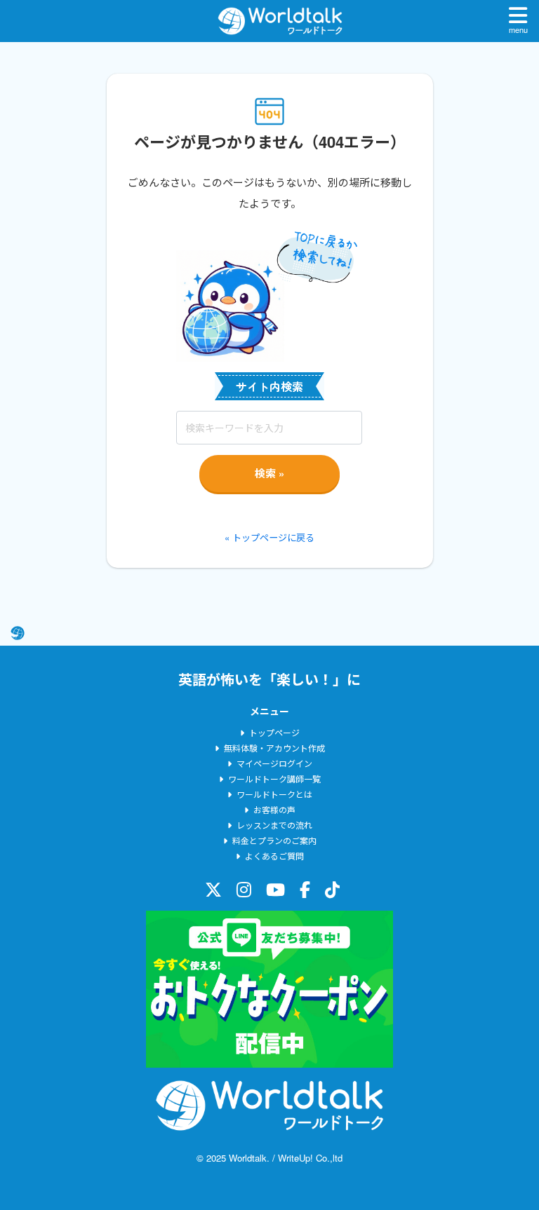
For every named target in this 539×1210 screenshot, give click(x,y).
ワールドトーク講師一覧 (274, 778)
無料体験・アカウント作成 (274, 748)
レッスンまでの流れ (274, 825)
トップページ (274, 732)
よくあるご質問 (274, 856)
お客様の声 (274, 809)
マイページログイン (274, 763)
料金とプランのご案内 (274, 840)
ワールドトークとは (274, 794)
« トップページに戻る (269, 537)
